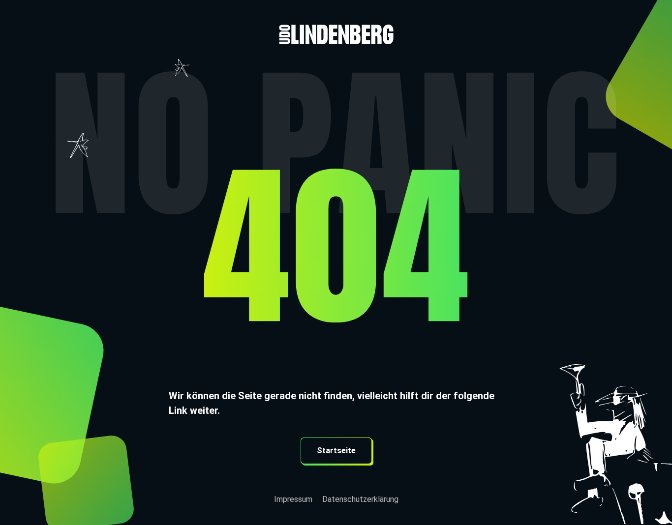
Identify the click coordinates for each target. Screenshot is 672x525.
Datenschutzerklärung (360, 499)
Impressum (293, 499)
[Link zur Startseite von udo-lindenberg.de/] (336, 22)
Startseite (336, 450)
